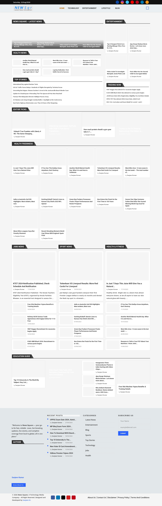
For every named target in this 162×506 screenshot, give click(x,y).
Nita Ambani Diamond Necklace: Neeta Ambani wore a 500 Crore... (104, 390)
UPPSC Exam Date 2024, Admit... (63, 420)
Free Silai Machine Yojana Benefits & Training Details (40, 305)
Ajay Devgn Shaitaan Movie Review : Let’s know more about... (105, 378)
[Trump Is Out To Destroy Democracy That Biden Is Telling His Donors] (133, 124)
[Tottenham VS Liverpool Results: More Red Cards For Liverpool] (109, 157)
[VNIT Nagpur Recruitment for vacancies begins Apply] (19, 332)
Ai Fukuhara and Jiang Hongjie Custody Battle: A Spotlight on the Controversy (37, 100)
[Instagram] (122, 2)
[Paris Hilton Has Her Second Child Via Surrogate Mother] (92, 37)
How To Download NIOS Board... (63, 433)
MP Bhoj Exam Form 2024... (61, 426)
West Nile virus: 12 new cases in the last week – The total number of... (136, 170)
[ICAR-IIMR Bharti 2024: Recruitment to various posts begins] (19, 344)
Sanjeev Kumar (113, 51)
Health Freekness (23, 144)
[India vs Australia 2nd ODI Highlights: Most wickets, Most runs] (25, 188)
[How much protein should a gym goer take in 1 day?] (17, 72)
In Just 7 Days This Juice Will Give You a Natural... (124, 284)
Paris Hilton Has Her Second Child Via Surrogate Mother (92, 45)
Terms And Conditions (140, 497)
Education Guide (21, 356)
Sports (88, 435)
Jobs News (18, 246)
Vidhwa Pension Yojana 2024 (61, 453)
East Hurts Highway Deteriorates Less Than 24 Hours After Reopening (35, 103)
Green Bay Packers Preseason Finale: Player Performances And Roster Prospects (80, 201)
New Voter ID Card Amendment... (63, 446)
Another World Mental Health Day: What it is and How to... (31, 62)
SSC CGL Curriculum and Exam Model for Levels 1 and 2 (124, 102)
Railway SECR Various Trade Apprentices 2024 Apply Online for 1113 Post (41, 319)
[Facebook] (117, 2)
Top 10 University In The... (60, 440)
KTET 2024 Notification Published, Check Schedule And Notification (31, 284)
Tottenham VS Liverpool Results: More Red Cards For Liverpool (79, 284)
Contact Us (101, 497)
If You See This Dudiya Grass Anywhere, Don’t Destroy (135, 305)
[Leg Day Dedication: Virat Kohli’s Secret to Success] (47, 72)
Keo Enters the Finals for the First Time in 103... (87, 342)
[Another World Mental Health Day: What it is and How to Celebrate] (17, 62)
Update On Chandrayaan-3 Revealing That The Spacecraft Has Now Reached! (37, 93)
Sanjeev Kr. (27, 500)
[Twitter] (127, 2)
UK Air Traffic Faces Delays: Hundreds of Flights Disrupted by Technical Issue (37, 87)
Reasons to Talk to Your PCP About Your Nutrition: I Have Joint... (90, 62)
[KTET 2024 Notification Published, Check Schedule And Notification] (34, 266)
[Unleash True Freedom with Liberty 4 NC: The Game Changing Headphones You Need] (28, 120)
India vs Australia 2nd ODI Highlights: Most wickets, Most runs (24, 201)
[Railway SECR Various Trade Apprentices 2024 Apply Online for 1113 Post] (19, 320)
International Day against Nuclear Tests (25, 84)
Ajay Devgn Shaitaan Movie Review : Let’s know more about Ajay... (45, 44)
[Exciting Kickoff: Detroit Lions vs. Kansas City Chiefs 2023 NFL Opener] (53, 188)
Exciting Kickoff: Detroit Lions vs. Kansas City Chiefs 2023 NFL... (85, 318)
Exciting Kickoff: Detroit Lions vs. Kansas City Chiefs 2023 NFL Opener (52, 201)
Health (88, 455)
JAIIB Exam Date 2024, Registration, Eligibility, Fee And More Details (127, 96)
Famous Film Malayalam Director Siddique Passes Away (31, 96)
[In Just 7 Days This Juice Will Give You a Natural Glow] (25, 157)
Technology (73, 8)
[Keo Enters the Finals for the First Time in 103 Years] (109, 188)
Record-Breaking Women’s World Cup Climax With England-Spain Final (52, 233)
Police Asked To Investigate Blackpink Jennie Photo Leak (69, 45)
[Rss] (147, 2)
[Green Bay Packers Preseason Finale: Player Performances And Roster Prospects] (81, 188)
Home (62, 8)
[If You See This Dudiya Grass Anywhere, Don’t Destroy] (53, 157)
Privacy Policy (123, 497)
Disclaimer (112, 497)
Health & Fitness (115, 246)
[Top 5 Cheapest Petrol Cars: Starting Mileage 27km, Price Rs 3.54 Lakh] (23, 37)
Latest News (90, 420)
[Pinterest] (137, 2)
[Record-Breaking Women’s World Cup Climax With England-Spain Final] (53, 220)
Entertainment (89, 8)
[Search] (147, 8)
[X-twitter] (63, 497)
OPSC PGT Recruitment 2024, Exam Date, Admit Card (123, 99)
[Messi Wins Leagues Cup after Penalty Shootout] (25, 220)
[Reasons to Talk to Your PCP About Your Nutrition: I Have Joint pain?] (77, 62)
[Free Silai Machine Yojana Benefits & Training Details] (19, 307)
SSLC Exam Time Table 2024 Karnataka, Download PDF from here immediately (61, 372)
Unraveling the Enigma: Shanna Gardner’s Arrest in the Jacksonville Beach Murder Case (41, 90)
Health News (20, 53)
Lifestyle (105, 8)
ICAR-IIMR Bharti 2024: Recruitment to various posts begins (125, 93)
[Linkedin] (142, 2)
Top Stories (20, 79)
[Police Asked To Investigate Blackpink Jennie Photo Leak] (69, 37)
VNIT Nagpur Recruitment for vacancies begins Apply (123, 89)
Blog (117, 8)
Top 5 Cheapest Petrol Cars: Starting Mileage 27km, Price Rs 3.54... (23, 44)
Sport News (66, 246)
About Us (92, 497)
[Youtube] (132, 2)
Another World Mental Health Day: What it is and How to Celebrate (79, 170)
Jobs (87, 450)
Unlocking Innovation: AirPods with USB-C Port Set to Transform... (62, 128)
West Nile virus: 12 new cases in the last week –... (135, 330)
